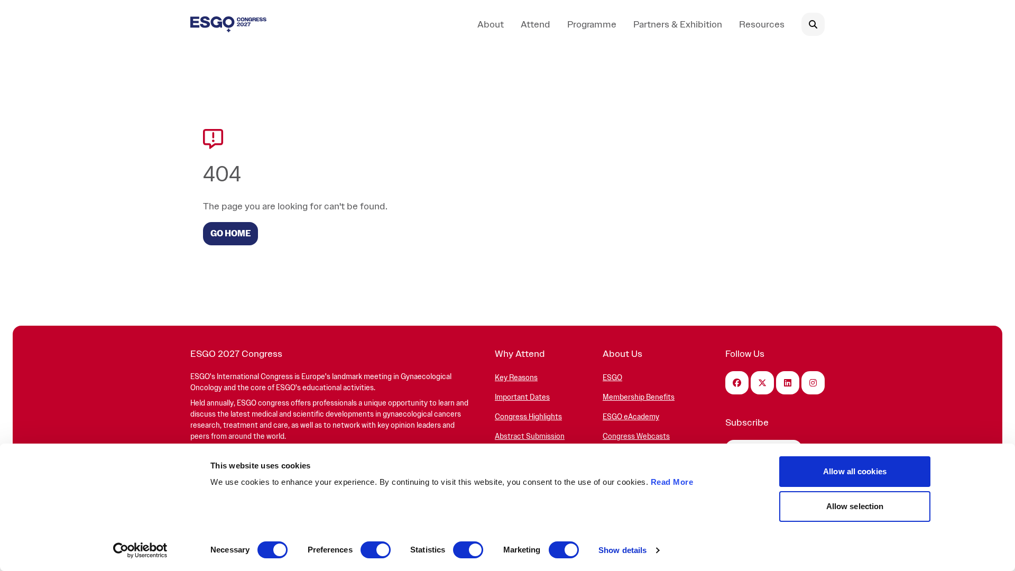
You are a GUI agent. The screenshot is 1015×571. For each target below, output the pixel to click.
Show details (622, 550)
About (490, 24)
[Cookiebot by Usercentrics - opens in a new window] (140, 550)
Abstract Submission (530, 436)
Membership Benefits (639, 397)
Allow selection (855, 506)
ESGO (612, 378)
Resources (762, 24)
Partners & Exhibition (677, 24)
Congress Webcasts (636, 436)
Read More (672, 481)
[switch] (376, 549)
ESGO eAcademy (631, 417)
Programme (591, 24)
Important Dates (522, 397)
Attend (535, 24)
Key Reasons (516, 378)
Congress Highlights (528, 417)
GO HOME (230, 234)
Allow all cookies (855, 471)
